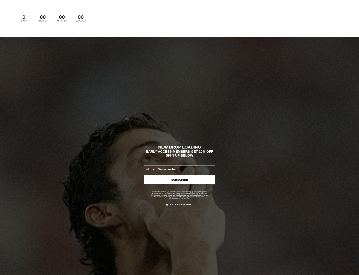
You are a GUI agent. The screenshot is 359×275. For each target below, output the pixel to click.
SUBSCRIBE (179, 179)
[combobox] (150, 169)
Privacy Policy (180, 198)
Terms (188, 198)
